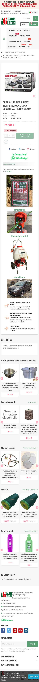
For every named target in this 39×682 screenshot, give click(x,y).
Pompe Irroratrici (19, 236)
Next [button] (37, 378)
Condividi (13, 149)
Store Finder (16, 11)
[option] (10, 380)
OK (33, 644)
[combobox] (30, 18)
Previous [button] (2, 378)
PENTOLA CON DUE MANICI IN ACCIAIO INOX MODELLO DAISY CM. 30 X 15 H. (10, 387)
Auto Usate (19, 277)
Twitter (9, 630)
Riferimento (6, 116)
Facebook (3, 630)
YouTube (15, 630)
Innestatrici (19, 210)
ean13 (5, 118)
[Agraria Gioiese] (8, 21)
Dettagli (9, 171)
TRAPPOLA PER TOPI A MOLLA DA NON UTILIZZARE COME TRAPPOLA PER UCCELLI (10, 474)
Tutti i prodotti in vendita (30, 489)
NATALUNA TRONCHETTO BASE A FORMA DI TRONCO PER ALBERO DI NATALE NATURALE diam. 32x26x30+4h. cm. (29, 429)
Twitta (23, 149)
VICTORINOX (6, 11)
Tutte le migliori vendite (30, 448)
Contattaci (15, 13)
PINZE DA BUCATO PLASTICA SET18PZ (10, 426)
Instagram (26, 630)
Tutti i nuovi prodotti (31, 531)
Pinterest (32, 149)
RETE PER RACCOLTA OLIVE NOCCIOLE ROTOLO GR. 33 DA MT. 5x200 (10, 515)
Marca (5, 114)
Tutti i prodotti (33, 402)
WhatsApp (24, 13)
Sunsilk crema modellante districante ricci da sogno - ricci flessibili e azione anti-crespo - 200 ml (29, 557)
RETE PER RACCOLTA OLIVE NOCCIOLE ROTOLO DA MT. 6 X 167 (29, 515)
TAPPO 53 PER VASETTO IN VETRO (29, 472)
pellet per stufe (27, 2)
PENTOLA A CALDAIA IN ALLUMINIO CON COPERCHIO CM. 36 (29, 386)
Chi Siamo (6, 13)
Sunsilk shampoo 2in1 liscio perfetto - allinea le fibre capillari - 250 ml (10, 556)
